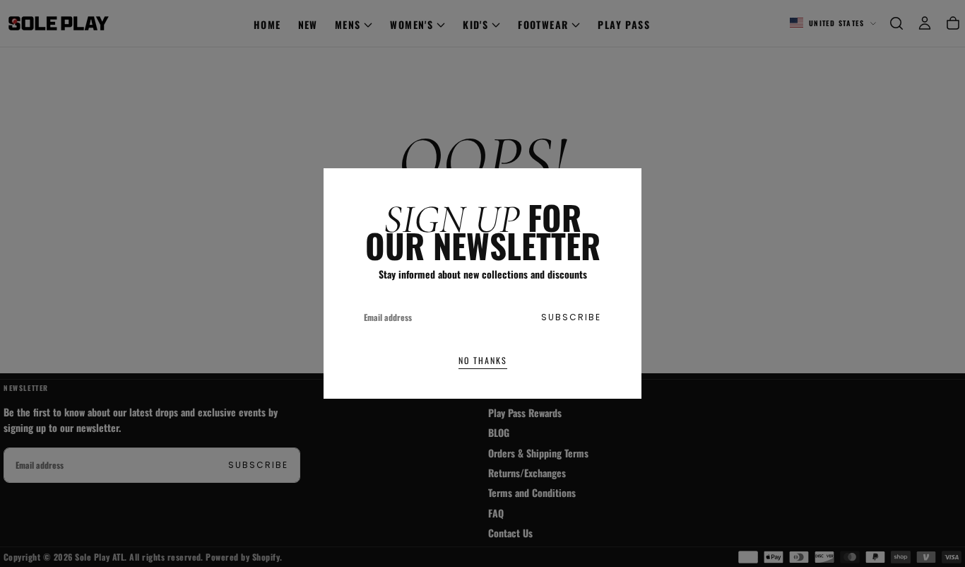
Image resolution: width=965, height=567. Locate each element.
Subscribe (571, 317)
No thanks (482, 360)
